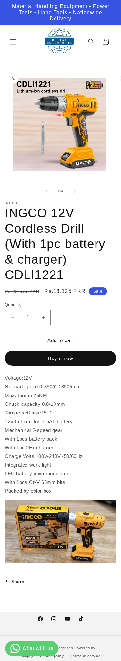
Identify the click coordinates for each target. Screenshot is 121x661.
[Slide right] (75, 191)
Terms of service (86, 656)
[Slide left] (46, 191)
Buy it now (60, 358)
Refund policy (52, 656)
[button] (13, 42)
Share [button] (18, 581)
